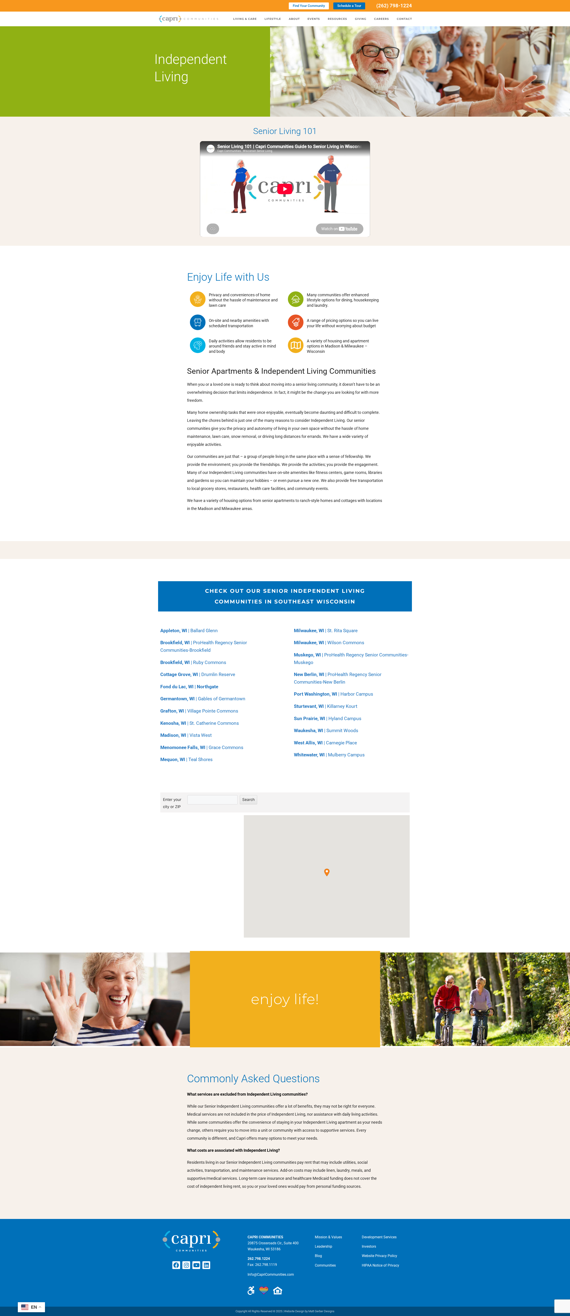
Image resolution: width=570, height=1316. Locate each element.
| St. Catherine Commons (199, 723)
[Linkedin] (206, 1265)
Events (313, 18)
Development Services (379, 1237)
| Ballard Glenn (189, 630)
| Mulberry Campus (329, 755)
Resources (337, 18)
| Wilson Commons (329, 642)
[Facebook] (176, 1265)
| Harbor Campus (333, 694)
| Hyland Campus (327, 718)
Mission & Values (328, 1237)
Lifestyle (273, 18)
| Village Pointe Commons (199, 711)
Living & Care (245, 18)
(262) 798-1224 (394, 5)
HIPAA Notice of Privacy (380, 1265)
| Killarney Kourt (325, 706)
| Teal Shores (186, 759)
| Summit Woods (326, 730)
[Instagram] (186, 1265)
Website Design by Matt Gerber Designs (309, 1311)
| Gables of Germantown (202, 698)
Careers (381, 18)
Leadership (323, 1246)
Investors (369, 1246)
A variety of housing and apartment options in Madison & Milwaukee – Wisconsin (338, 346)
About (294, 18)
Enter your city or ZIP (172, 803)
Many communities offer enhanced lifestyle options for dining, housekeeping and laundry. (343, 300)
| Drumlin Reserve (197, 674)
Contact (404, 18)
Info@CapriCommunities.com (271, 1274)
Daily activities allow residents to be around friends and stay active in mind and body (242, 346)
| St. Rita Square (326, 630)
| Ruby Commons (193, 662)
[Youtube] (196, 1265)
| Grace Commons (201, 747)
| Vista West (186, 735)
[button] (327, 872)
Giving (360, 18)
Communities (325, 1265)
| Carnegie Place (325, 742)
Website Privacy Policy (379, 1256)
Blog (318, 1256)
